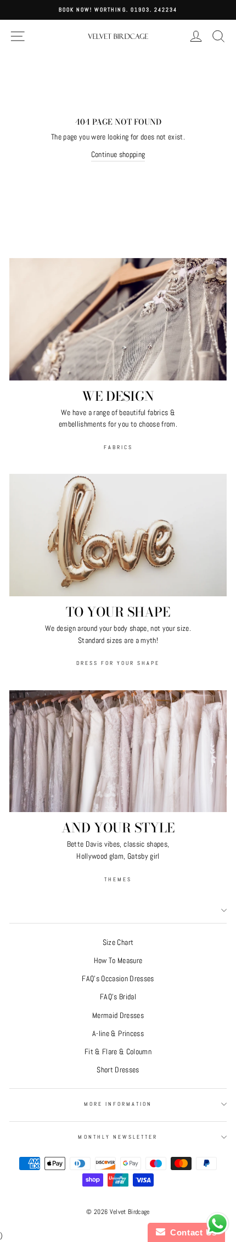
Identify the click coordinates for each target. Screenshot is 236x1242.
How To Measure (118, 960)
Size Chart (118, 942)
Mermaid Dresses (118, 1015)
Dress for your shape (118, 663)
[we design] (118, 319)
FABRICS (118, 447)
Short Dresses (118, 1070)
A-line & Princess (118, 1033)
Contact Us (191, 1232)
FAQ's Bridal (118, 997)
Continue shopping (118, 154)
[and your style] (118, 751)
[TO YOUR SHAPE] (118, 535)
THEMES (118, 879)
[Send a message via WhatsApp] (218, 1224)
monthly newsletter (118, 1136)
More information (118, 1103)
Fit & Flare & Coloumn (118, 1051)
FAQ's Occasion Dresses (118, 978)
